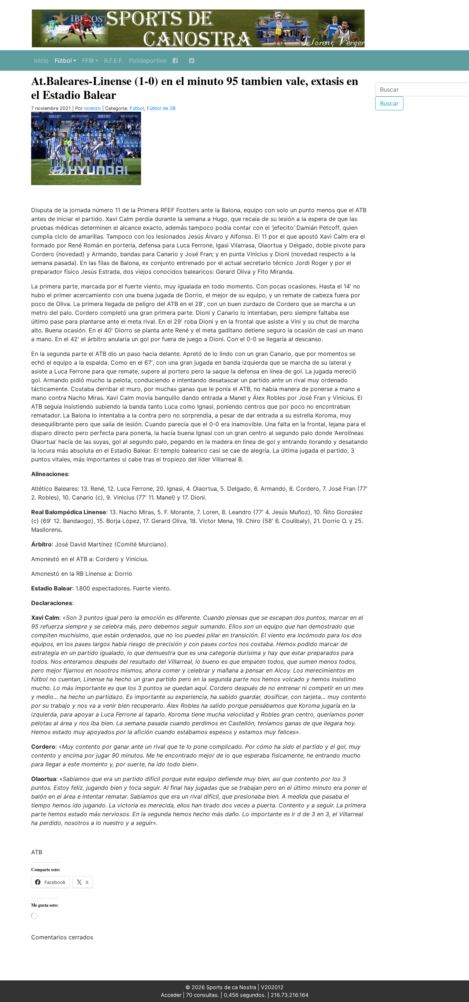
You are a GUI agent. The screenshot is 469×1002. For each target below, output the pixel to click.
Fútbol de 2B (161, 108)
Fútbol (63, 60)
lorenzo (92, 108)
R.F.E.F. (113, 60)
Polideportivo (148, 60)
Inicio (41, 60)
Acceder (171, 995)
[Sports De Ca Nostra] (198, 27)
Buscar (389, 103)
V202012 (272, 987)
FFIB (88, 60)
